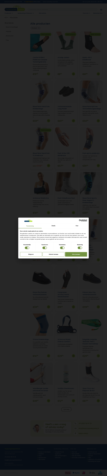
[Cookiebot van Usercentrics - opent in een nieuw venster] (80, 220)
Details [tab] (53, 225)
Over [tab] (77, 225)
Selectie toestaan (53, 254)
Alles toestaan (76, 254)
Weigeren (31, 254)
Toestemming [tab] (30, 226)
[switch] (44, 248)
